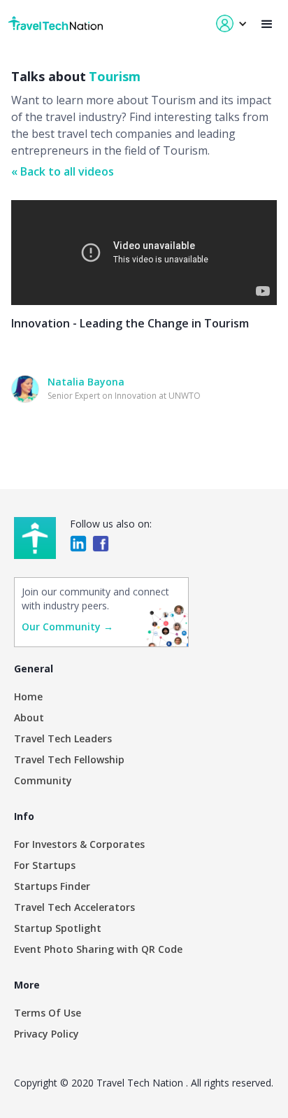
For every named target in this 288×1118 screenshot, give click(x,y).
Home (28, 696)
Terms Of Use (47, 1012)
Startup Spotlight (57, 928)
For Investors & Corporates (79, 844)
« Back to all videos (62, 171)
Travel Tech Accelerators (74, 907)
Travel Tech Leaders (63, 738)
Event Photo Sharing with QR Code (98, 949)
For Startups (44, 865)
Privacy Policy (46, 1033)
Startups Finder (52, 886)
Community (43, 780)
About (29, 717)
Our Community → (67, 626)
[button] (267, 24)
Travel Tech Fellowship (69, 759)
